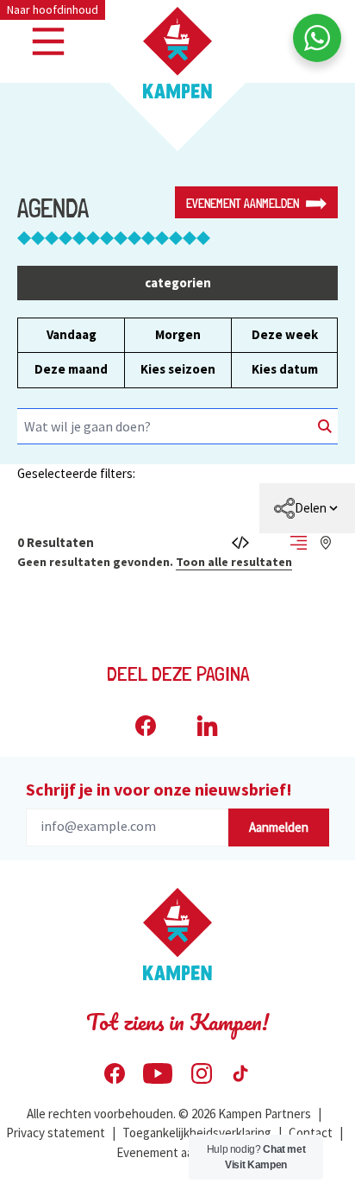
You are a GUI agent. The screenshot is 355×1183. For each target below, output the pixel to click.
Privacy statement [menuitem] (55, 1132)
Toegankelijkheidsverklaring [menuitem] (196, 1132)
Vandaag (72, 334)
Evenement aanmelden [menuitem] (178, 1152)
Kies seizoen (177, 369)
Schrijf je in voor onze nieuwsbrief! (159, 789)
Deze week (285, 334)
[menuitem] (307, 508)
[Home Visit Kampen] (177, 52)
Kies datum (285, 369)
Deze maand (71, 369)
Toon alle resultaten (234, 561)
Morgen (178, 334)
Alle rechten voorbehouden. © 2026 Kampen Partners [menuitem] (169, 1113)
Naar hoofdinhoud (52, 9)
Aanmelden (278, 827)
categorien (178, 282)
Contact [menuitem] (311, 1132)
